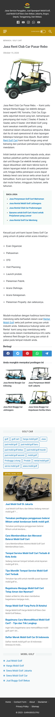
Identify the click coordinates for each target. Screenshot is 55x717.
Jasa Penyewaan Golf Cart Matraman (26, 199)
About (32, 702)
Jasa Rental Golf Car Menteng (23, 220)
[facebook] (18, 22)
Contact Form (20, 702)
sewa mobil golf (30, 466)
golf (6, 439)
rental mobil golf (41, 460)
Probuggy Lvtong (12, 460)
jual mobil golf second (14, 455)
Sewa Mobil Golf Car (16, 675)
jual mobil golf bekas (14, 450)
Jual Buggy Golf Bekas (18, 680)
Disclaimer (42, 702)
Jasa (43, 439)
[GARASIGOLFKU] (27, 5)
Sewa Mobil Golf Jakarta (19, 670)
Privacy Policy (22, 706)
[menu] (6, 31)
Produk (27, 460)
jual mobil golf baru (29, 444)
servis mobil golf (12, 466)
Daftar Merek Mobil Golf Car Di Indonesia (27, 637)
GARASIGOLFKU (31, 712)
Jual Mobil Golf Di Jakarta (19, 504)
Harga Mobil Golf (15, 665)
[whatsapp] (33, 22)
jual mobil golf (11, 444)
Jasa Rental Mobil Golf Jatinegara (25, 203)
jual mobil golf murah (36, 450)
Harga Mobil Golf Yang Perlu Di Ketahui (26, 605)
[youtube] (23, 22)
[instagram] (28, 22)
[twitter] (18, 353)
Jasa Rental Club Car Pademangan (25, 208)
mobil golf (32, 455)
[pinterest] (27, 353)
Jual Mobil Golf (14, 660)
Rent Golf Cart (10, 140)
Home (8, 702)
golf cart (15, 439)
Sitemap (35, 706)
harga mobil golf (30, 439)
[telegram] (47, 353)
